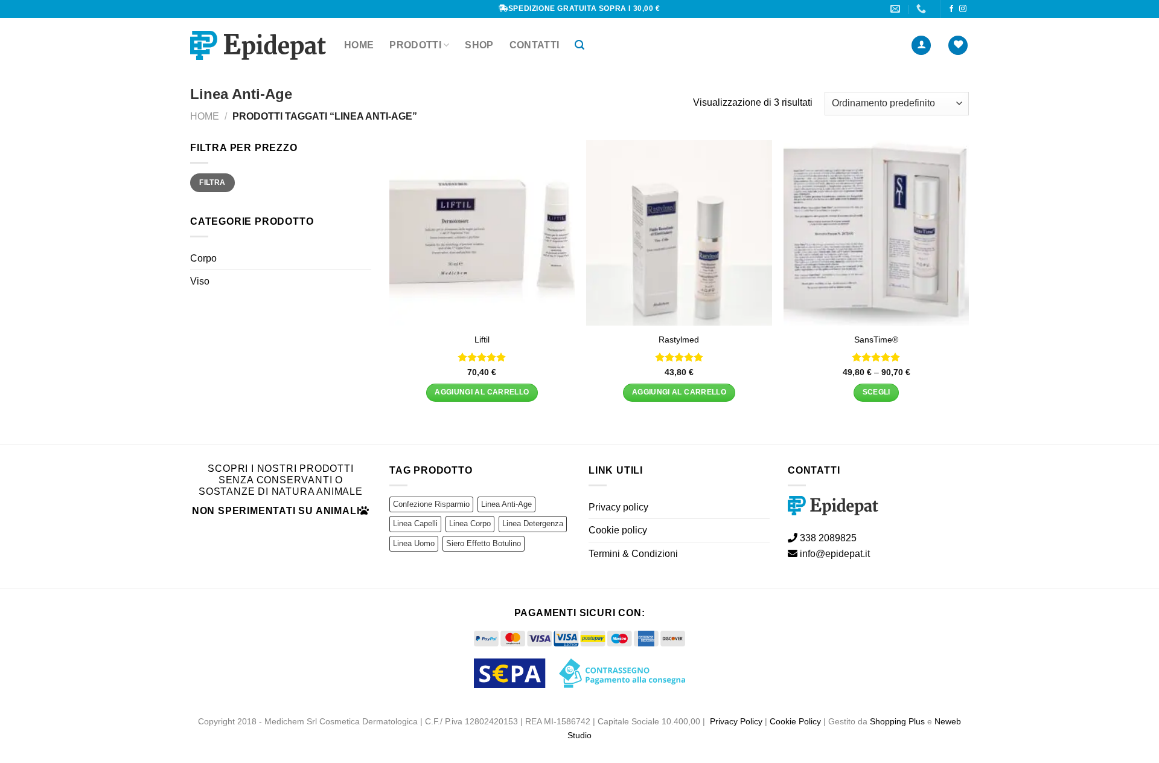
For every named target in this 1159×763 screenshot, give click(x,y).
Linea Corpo (470, 523)
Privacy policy (618, 507)
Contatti (534, 45)
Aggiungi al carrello (482, 392)
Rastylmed (679, 339)
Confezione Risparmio (431, 504)
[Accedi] (921, 46)
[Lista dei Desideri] (958, 46)
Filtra (212, 183)
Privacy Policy (736, 721)
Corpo (203, 258)
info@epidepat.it (833, 554)
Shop (479, 45)
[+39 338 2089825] (922, 9)
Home (359, 45)
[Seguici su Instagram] (962, 9)
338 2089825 (827, 538)
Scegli (876, 392)
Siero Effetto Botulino (483, 543)
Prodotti (415, 45)
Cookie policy (618, 530)
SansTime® (876, 339)
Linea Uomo (414, 543)
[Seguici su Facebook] (951, 9)
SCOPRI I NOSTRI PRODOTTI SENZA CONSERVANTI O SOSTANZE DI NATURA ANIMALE (281, 480)
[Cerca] (579, 45)
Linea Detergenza (532, 523)
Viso (199, 282)
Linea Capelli (415, 523)
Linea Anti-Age (506, 504)
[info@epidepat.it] (896, 9)
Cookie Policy (795, 721)
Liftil (482, 339)
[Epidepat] (258, 45)
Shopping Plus (897, 721)
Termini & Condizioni (633, 554)
